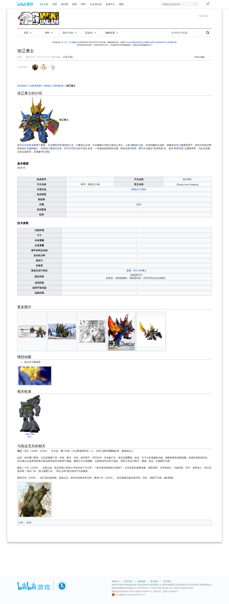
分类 (20, 522)
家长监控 (154, 581)
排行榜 (64, 4)
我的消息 (203, 16)
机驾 (138, 204)
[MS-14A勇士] (30, 413)
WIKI (83, 4)
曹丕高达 (143, 148)
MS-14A (30, 434)
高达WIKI (22, 85)
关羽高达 (73, 148)
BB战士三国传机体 (54, 85)
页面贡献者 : (22, 67)
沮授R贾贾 (130, 148)
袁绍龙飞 (176, 145)
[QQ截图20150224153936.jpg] (91, 331)
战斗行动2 (68, 32)
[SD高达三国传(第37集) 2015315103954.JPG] (62, 331)
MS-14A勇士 (140, 270)
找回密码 (141, 581)
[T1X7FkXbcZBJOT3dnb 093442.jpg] (121, 331)
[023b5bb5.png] (32, 331)
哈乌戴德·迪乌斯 (76, 42)
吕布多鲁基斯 (29, 145)
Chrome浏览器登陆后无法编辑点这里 (139, 42)
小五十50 (63, 42)
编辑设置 (110, 32)
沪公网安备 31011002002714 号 (130, 595)
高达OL (89, 32)
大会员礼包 (96, 4)
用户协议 (167, 581)
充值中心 (110, 4)
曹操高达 (55, 148)
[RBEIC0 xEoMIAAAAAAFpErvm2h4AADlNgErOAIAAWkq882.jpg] (151, 331)
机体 (29, 522)
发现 (74, 4)
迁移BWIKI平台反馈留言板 (166, 42)
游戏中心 (116, 581)
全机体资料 (35, 85)
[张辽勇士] (38, 119)
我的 (121, 4)
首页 (54, 4)
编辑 (20, 167)
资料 (47, 32)
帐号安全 (129, 581)
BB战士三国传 (138, 189)
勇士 (30, 437)
